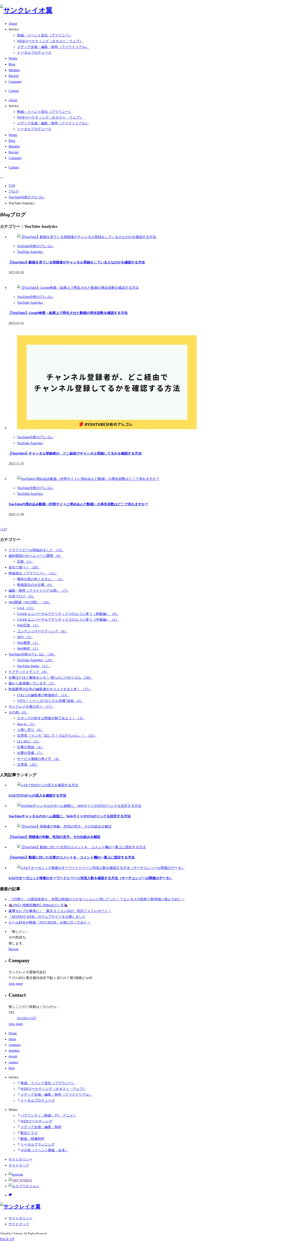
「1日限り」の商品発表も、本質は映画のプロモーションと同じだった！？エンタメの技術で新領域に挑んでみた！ (97, 899)
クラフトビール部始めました (36, 550)
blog (12, 1068)
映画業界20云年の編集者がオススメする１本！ (50, 689)
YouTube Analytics (30, 252)
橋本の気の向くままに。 (40, 579)
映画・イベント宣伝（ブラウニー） (44, 35)
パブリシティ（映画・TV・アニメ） (49, 1115)
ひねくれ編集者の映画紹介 (43, 695)
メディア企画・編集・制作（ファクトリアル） (53, 47)
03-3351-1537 (26, 1018)
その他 (18, 712)
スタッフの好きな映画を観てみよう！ (51, 718)
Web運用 (28, 643)
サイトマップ (19, 1165)
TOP (12, 185)
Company (15, 81)
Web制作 (28, 648)
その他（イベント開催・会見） (44, 1150)
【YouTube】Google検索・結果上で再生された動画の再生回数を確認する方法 (68, 313)
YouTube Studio (33, 666)
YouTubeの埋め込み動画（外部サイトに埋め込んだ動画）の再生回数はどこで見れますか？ (78, 504)
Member (14, 70)
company (15, 1045)
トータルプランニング (38, 1144)
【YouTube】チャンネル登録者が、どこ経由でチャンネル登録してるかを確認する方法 (75, 453)
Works (13, 58)
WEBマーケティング (36, 1121)
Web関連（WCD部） (30, 602)
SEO (25, 637)
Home (13, 1033)
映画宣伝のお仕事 (35, 585)
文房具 (27, 764)
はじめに (28, 741)
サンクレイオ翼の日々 (31, 706)
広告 (25, 561)
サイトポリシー (20, 1159)
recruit (13, 1056)
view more (16, 983)
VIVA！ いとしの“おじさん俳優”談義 (50, 701)
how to (26, 724)
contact (13, 1062)
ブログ (14, 191)
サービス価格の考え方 (39, 759)
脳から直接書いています (32, 683)
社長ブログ (22, 596)
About (13, 23)
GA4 (26, 608)
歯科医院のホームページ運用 (35, 556)
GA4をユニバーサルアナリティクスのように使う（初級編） (68, 614)
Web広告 (28, 625)
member (14, 1050)
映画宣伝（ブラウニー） (33, 573)
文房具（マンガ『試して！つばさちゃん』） (57, 735)
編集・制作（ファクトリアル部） (39, 590)
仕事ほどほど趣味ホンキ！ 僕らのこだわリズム (50, 677)
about (12, 1039)
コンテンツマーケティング (42, 631)
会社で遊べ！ (24, 567)
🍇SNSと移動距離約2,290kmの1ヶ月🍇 (38, 905)
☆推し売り (30, 730)
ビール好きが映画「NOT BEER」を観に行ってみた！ (50, 922)
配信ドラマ (29, 1133)
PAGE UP (7, 1239)
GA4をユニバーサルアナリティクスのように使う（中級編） (68, 619)
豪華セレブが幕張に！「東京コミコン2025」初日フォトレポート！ (60, 911)
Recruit (13, 76)
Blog (12, 64)
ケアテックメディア (29, 672)
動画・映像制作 (32, 1138)
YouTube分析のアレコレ (27, 197)
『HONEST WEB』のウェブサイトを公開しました (47, 916)
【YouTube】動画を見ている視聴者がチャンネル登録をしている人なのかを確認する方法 (77, 262)
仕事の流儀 (30, 753)
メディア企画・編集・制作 (41, 1127)
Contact (14, 91)
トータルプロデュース (34, 52)
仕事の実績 (30, 747)
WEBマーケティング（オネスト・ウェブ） (50, 41)
